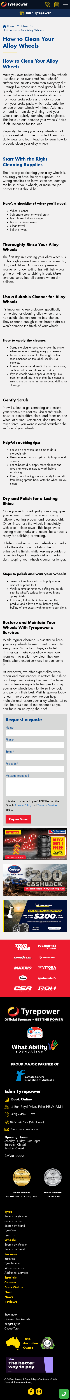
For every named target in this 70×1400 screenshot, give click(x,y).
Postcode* (12, 764)
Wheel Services (14, 1268)
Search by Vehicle (15, 1216)
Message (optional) (17, 776)
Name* (10, 728)
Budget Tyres (12, 1324)
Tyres (8, 1212)
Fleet (8, 1292)
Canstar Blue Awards (17, 1319)
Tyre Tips (9, 1235)
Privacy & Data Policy (25, 1379)
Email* (10, 752)
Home (10, 26)
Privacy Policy (23, 805)
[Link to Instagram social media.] (39, 1391)
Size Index (10, 1314)
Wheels (10, 1240)
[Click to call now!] (47, 4)
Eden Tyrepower (38, 13)
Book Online (13, 1287)
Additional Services (16, 1273)
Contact (10, 1282)
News (8, 1297)
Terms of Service (47, 805)
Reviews (10, 1302)
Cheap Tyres (12, 1328)
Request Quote (18, 819)
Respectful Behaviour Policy (18, 1382)
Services (10, 1254)
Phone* (10, 740)
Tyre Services (12, 1263)
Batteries (9, 1259)
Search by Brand (14, 1226)
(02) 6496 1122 (23, 1114)
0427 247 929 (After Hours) (27, 1122)
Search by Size (13, 1221)
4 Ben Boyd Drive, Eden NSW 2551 (37, 1107)
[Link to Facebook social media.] (31, 1391)
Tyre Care (10, 1230)
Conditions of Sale (47, 1379)
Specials (10, 1277)
